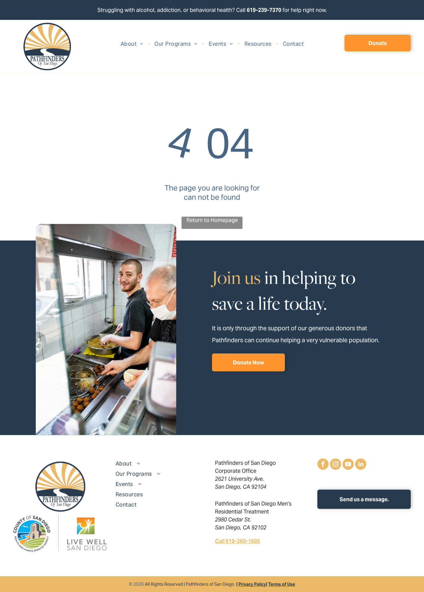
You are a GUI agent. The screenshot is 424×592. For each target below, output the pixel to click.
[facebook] (323, 464)
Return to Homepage (212, 220)
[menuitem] (133, 44)
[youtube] (348, 464)
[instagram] (335, 464)
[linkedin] (360, 464)
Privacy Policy (252, 584)
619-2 (254, 10)
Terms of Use (281, 584)
